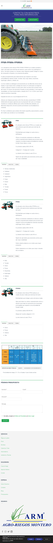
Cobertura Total (5, 448)
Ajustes (46, 539)
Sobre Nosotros (5, 484)
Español (28, 1)
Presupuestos (4, 494)
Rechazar (39, 539)
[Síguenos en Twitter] (23, 1)
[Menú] (2, 5)
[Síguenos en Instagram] (22, 1)
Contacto (3, 487)
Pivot (2, 441)
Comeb (3, 473)
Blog (2, 491)
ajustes (11, 540)
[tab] (4, 164)
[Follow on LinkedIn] (25, 1)
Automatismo (4, 451)
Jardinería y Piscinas (6, 455)
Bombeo (3, 445)
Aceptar (30, 539)
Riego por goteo (5, 438)
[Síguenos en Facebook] (20, 1)
